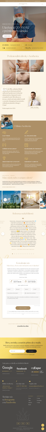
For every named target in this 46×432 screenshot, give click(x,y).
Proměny (39, 400)
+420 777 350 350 (21, 386)
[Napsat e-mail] (42, 425)
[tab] (12, 253)
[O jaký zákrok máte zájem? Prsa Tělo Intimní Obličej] (14, 293)
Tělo (29, 400)
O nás (38, 398)
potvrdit (31, 351)
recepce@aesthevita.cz (36, 386)
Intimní (30, 402)
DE (23, 423)
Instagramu (9, 400)
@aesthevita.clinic (23, 326)
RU (27, 423)
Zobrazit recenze (6, 373)
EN (18, 423)
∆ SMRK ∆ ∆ (21, 429)
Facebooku (11, 402)
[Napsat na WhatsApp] (42, 428)
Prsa (29, 398)
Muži (29, 404)
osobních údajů (31, 354)
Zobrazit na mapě (6, 390)
